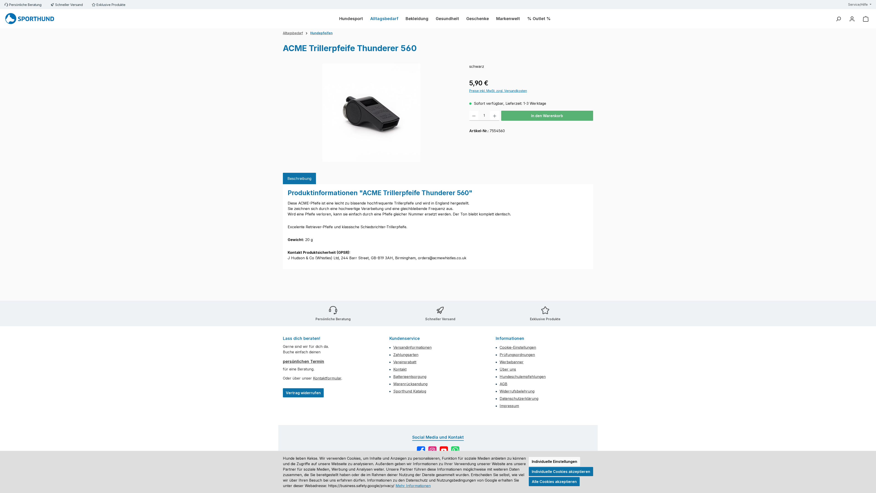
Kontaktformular (327, 378)
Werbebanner (512, 362)
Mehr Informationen (413, 485)
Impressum (509, 406)
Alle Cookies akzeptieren (554, 481)
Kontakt (400, 369)
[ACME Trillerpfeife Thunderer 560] (371, 113)
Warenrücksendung (410, 384)
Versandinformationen (412, 347)
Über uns (508, 369)
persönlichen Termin (303, 361)
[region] (371, 113)
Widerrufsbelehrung (517, 391)
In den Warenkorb (547, 115)
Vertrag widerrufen (303, 393)
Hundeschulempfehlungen (523, 376)
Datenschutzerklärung (519, 398)
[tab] (299, 178)
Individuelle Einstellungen (554, 461)
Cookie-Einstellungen (518, 347)
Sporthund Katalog (409, 391)
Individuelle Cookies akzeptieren (561, 471)
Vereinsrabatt (404, 362)
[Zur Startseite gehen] (30, 18)
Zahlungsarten (405, 354)
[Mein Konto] (852, 19)
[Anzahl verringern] (474, 116)
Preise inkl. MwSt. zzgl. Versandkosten (498, 91)
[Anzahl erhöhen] (494, 116)
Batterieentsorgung (409, 376)
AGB (503, 384)
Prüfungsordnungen (517, 354)
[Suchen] (838, 19)
